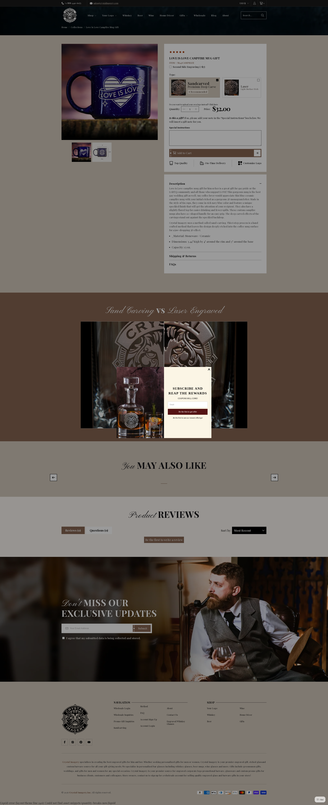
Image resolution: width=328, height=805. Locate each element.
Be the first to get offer (188, 412)
